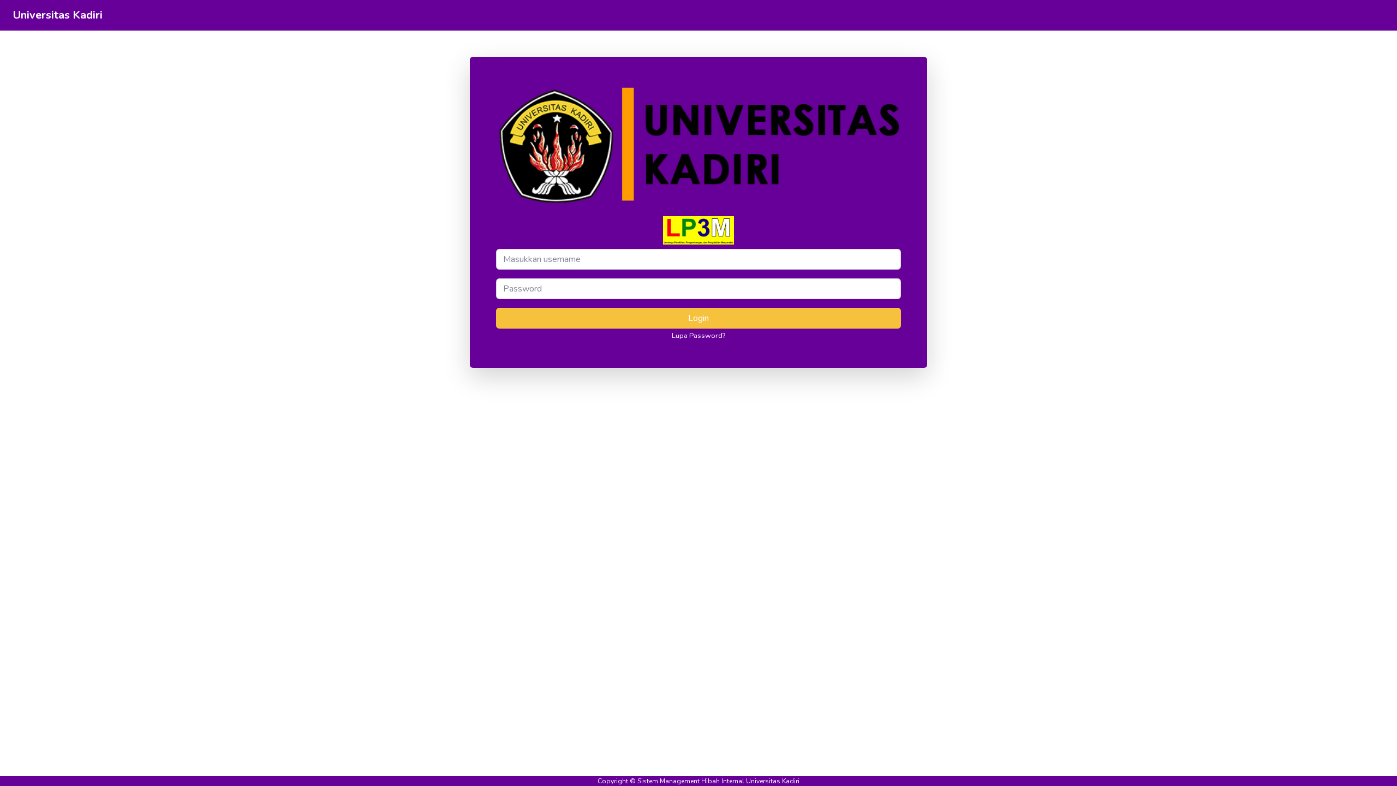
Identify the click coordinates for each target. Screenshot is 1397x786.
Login (698, 318)
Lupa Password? (698, 336)
